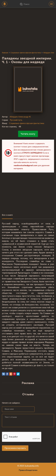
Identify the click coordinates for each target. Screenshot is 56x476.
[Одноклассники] (10, 374)
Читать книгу (28, 134)
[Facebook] (7, 374)
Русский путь (16, 120)
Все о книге (7, 215)
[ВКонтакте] (3, 374)
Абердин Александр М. (20, 117)
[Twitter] (18, 374)
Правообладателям (28, 470)
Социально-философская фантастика (26, 123)
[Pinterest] (14, 374)
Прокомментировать (15, 448)
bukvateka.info (32, 466)
